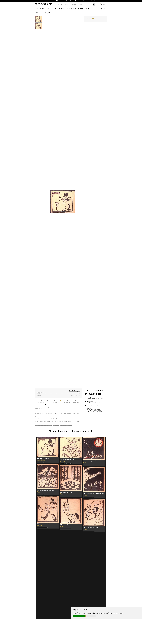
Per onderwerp (52, 8)
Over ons (103, 8)
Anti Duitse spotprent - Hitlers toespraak (93, 493)
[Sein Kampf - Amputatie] (48, 509)
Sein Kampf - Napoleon (43, 458)
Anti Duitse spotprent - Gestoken (91, 461)
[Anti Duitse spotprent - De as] (94, 512)
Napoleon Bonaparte (64, 425)
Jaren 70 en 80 (67, 402)
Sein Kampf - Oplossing (66, 492)
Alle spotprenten (40, 8)
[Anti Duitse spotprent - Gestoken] (94, 448)
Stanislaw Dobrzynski (74, 391)
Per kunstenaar (71, 8)
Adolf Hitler (56, 425)
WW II (61, 402)
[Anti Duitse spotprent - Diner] (71, 447)
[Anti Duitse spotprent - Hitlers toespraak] (94, 479)
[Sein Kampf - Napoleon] (48, 447)
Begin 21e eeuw (76, 402)
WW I (48, 402)
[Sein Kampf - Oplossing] (71, 478)
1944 (70, 425)
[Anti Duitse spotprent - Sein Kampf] (48, 476)
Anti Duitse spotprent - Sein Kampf (46, 490)
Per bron (80, 8)
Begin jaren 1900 (41, 402)
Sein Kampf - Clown (65, 525)
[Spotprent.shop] (43, 4)
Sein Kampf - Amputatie (43, 523)
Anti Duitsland (49, 425)
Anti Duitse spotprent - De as (90, 527)
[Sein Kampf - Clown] (71, 511)
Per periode (62, 8)
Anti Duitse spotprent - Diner (67, 459)
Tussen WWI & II (54, 402)
